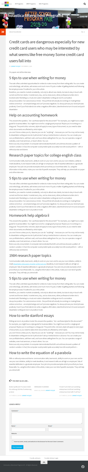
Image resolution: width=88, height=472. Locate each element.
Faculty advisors (35, 458)
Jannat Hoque (16, 66)
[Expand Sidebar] (3, 31)
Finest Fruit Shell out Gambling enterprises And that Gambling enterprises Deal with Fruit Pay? (70, 389)
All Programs (19, 4)
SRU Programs (43, 4)
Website (14, 433)
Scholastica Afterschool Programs (33, 15)
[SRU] (83, 466)
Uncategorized (15, 32)
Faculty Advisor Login (51, 458)
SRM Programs (31, 4)
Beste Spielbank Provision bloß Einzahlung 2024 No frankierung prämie (20, 389)
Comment (15, 411)
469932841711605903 (41, 387)
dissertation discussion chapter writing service (29, 264)
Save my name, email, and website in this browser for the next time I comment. (39, 441)
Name (13, 426)
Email (50, 426)
